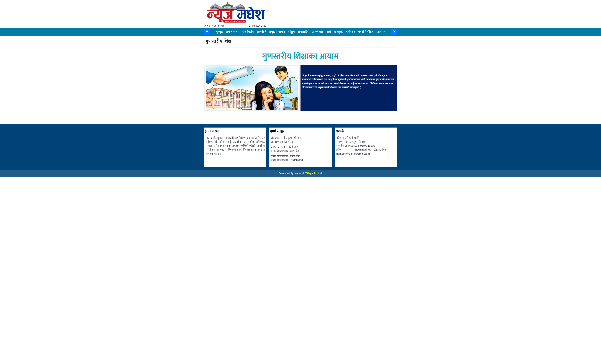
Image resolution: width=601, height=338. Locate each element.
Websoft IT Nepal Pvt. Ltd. (308, 173)
